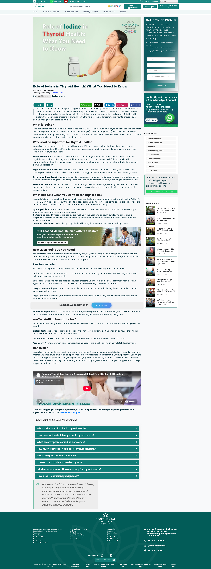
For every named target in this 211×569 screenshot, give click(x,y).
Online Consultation (114, 541)
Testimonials (112, 533)
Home (35, 12)
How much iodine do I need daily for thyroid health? (66, 448)
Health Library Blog (77, 535)
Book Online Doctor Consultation (45, 531)
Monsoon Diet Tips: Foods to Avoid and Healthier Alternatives (165, 271)
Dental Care (152, 163)
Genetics (151, 147)
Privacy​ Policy (87, 565)
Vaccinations (71, 12)
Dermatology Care (155, 151)
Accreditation (153, 155)
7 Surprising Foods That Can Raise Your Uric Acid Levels (166, 292)
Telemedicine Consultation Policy (140, 565)
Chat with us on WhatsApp (163, 191)
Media (123, 12)
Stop (50, 105)
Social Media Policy (122, 565)
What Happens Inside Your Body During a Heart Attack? (165, 251)
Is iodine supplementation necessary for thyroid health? (69, 469)
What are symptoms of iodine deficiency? (61, 442)
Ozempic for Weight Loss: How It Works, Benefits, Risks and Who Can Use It (166, 282)
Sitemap (110, 535)
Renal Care (152, 171)
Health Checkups (154, 143)
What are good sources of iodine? (56, 455)
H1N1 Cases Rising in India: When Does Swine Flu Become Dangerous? (166, 261)
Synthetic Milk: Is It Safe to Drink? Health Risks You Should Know (166, 210)
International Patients (78, 529)
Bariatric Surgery (154, 139)
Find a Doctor (109, 12)
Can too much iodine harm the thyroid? (59, 462)
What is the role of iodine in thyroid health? (61, 428)
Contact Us (111, 537)
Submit (160, 86)
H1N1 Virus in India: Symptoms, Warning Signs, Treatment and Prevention (165, 303)
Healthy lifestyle (90, 12)
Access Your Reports (150, 1)
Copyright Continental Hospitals (47, 564)
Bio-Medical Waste (114, 539)
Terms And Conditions (75, 565)
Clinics (35, 539)
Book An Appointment (132, 6)
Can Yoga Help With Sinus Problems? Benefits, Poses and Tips (166, 241)
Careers (110, 531)
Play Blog (39, 105)
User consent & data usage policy (104, 565)
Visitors (73, 531)
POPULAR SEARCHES (103, 560)
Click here (101, 305)
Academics (111, 529)
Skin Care (151, 167)
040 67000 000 (41, 1)
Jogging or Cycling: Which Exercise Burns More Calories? (165, 231)
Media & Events (75, 533)
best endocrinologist (70, 412)
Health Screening (76, 537)
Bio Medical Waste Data (160, 565)
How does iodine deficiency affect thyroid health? (65, 435)
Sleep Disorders (154, 159)
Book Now (57, 1)
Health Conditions (51, 12)
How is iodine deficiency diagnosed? (58, 476)
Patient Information (40, 543)
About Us (36, 533)
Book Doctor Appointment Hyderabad (47, 529)
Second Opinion (150, 6)
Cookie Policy (173, 565)
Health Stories (75, 539)
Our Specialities (39, 537)
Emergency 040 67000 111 (76, 1)
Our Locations (38, 541)
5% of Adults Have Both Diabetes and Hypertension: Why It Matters (166, 221)
